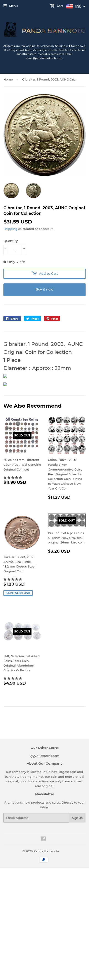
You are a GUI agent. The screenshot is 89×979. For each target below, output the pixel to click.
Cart (59, 6)
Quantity (10, 241)
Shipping (10, 229)
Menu (13, 6)
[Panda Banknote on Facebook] (43, 839)
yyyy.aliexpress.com (44, 756)
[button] (13, 477)
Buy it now (44, 289)
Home (8, 79)
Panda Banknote (46, 851)
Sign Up (77, 818)
